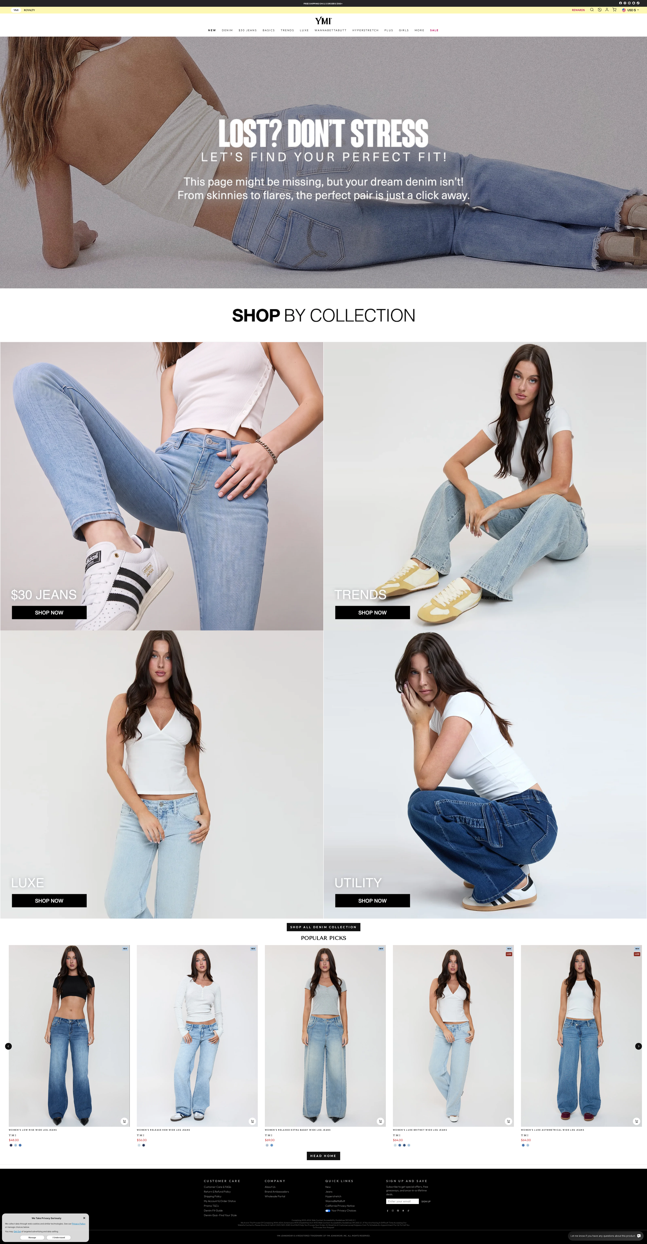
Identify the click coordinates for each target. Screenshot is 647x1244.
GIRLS (404, 30)
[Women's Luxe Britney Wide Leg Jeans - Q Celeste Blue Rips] (395, 1145)
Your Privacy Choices (343, 1210)
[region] (323, 3)
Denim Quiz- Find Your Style (220, 1215)
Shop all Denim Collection (323, 927)
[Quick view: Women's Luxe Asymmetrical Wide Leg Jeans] (636, 1121)
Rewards (578, 10)
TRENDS (287, 30)
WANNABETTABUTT (331, 30)
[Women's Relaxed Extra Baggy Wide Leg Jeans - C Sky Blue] (271, 1145)
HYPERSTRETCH (365, 30)
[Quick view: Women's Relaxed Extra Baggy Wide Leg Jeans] (380, 1121)
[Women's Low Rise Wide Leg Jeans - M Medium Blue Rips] (20, 1145)
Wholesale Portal (275, 1196)
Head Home (323, 1156)
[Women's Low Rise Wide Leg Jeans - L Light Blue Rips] (15, 1145)
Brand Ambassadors (277, 1191)
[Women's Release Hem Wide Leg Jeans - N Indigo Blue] (143, 1145)
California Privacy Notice (340, 1205)
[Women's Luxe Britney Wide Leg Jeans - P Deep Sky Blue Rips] (404, 1145)
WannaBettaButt (335, 1201)
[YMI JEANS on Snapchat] (403, 1211)
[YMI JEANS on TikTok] (408, 1211)
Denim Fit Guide (213, 1210)
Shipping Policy (212, 1196)
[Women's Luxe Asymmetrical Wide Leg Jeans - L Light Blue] (527, 1145)
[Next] (638, 1046)
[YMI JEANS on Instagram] (392, 1211)
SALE (434, 30)
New (328, 1186)
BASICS (269, 30)
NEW (212, 30)
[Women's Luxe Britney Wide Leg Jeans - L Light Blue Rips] (408, 1145)
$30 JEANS (248, 30)
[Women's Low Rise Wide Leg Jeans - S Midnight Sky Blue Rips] (11, 1145)
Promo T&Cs (211, 1205)
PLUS (388, 30)
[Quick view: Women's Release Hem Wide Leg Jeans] (252, 1121)
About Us (270, 1186)
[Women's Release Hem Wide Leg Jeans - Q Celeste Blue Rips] (139, 1145)
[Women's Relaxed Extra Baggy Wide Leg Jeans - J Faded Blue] (267, 1145)
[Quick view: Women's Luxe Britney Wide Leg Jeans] (508, 1121)
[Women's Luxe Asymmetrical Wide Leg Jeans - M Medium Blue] (523, 1145)
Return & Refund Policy (217, 1191)
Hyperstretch (333, 1196)
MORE (419, 30)
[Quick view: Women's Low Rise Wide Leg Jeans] (124, 1121)
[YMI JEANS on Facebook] (387, 1211)
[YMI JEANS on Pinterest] (398, 1211)
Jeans (328, 1191)
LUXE (304, 30)
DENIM (227, 30)
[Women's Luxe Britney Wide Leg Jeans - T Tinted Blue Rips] (399, 1145)
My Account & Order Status (220, 1201)
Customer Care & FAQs (217, 1186)
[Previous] (8, 1046)
